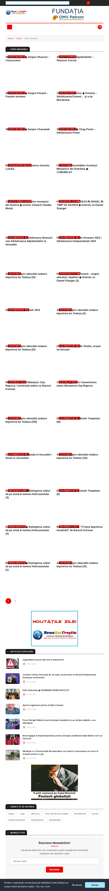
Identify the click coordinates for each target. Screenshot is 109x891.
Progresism (80, 814)
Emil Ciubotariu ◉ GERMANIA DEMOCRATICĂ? (46, 690)
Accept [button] (95, 885)
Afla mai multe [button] (43, 886)
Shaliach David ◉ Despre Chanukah (28, 129)
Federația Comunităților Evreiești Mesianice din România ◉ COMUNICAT (77, 169)
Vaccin (95, 814)
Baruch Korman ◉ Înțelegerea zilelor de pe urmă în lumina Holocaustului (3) (28, 494)
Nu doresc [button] (77, 885)
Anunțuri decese (16, 820)
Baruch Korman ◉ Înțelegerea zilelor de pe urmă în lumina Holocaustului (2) (28, 530)
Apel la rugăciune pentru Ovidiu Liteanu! (43, 705)
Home (10, 38)
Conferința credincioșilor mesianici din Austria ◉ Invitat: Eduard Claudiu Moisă (28, 205)
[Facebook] (88, 3)
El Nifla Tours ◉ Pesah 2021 (23, 310)
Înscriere (54, 869)
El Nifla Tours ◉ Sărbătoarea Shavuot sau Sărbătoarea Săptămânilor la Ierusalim (29, 241)
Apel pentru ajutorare (56, 814)
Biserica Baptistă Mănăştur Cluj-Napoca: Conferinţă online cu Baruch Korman (28, 386)
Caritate (35, 814)
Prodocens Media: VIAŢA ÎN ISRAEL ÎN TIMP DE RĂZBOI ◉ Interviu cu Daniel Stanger (80, 205)
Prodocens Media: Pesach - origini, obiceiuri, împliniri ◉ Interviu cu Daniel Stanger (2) (78, 277)
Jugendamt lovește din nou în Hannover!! (43, 660)
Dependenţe (55, 820)
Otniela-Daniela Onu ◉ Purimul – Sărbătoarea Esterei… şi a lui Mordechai (77, 96)
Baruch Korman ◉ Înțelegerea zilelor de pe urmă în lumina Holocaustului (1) (28, 566)
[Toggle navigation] (9, 27)
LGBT (22, 814)
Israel (18, 38)
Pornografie (37, 820)
